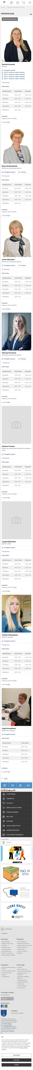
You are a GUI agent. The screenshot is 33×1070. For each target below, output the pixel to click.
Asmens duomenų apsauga (24, 971)
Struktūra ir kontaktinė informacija (15, 7)
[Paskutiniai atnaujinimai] (18, 2)
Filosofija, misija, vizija (7, 943)
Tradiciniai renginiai (6, 949)
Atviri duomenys (21, 987)
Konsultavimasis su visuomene (22, 974)
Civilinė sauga (20, 984)
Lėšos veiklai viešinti (7, 972)
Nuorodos (19, 967)
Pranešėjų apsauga (22, 980)
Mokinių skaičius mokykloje (8, 955)
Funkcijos (23, 172)
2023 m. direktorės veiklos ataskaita (14, 74)
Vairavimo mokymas (12, 830)
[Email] (6, 1006)
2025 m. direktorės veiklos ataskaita (14, 78)
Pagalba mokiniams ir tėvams (24, 945)
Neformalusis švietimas (23, 943)
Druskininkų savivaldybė (17, 1013)
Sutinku (16, 1065)
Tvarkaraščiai (8, 929)
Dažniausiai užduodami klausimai (23, 977)
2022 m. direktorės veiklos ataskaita (14, 76)
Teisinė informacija (22, 985)
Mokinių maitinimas (12, 812)
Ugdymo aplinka (6, 941)
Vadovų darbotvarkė (10, 19)
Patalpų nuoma (21, 949)
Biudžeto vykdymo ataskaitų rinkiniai (8, 968)
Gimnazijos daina (6, 947)
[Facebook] (2, 1006)
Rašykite (4, 998)
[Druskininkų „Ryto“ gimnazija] (4, 2)
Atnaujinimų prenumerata (14, 834)
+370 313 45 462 (7, 1023)
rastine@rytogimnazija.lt (10, 1026)
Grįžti (5, 778)
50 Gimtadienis (10, 794)
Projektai (9, 803)
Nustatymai (16, 1055)
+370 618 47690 (8, 1025)
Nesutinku (16, 1060)
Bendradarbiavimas (6, 951)
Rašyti (8, 122)
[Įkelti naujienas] (11, 2)
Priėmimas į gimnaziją (7, 953)
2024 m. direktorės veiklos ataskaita (14, 72)
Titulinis (3, 7)
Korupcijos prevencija (22, 982)
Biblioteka (9, 816)
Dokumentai (10, 798)
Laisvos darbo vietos (13, 825)
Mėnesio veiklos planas (14, 807)
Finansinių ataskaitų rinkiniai (9, 971)
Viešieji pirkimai (5, 976)
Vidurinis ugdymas (22, 941)
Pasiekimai (9, 821)
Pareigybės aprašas (9, 70)
